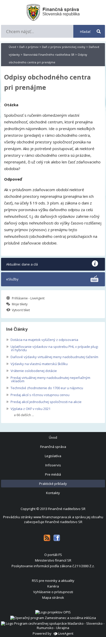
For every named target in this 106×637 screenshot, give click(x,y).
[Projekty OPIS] (53, 612)
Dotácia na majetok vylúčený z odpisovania (42, 339)
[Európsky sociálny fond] (53, 617)
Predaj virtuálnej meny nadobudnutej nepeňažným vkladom (48, 378)
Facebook (57, 538)
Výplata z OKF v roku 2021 (28, 408)
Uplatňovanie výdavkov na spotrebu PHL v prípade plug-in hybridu (52, 347)
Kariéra (53, 586)
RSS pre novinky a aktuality (53, 580)
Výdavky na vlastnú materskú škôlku (37, 363)
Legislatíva (53, 456)
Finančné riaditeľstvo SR (66, 508)
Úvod (12, 47)
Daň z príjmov (29, 47)
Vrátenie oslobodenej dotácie (31, 370)
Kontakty (53, 493)
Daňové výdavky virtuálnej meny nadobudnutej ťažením (52, 356)
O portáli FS (53, 554)
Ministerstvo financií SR (53, 560)
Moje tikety (20, 304)
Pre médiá (53, 474)
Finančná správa (53, 446)
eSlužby (12, 279)
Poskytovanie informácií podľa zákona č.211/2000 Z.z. (53, 566)
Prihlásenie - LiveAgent (28, 298)
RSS (47, 538)
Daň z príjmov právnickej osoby (63, 47)
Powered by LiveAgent (53, 633)
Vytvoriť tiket (21, 310)
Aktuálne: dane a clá (22, 264)
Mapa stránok (53, 597)
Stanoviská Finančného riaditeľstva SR (48, 54)
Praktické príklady (53, 483)
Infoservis (53, 465)
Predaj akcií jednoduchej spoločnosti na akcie (44, 401)
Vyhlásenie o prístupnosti (53, 592)
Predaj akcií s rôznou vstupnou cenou (37, 394)
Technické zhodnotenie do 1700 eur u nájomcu (44, 387)
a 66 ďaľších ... (24, 415)
